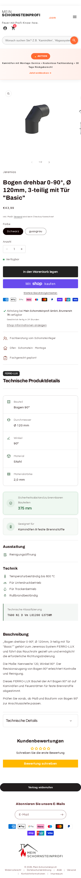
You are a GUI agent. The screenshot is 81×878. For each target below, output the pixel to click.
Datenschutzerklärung (39, 870)
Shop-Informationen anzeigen (27, 325)
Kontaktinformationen (33, 874)
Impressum (57, 874)
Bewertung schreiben (40, 763)
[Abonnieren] (61, 814)
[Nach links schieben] (32, 162)
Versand (18, 217)
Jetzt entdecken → (40, 73)
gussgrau (35, 231)
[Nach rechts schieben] (49, 162)
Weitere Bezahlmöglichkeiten (40, 293)
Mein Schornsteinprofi (45, 867)
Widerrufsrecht (13, 870)
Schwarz (13, 231)
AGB (59, 870)
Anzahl (7, 241)
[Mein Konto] (5, 28)
